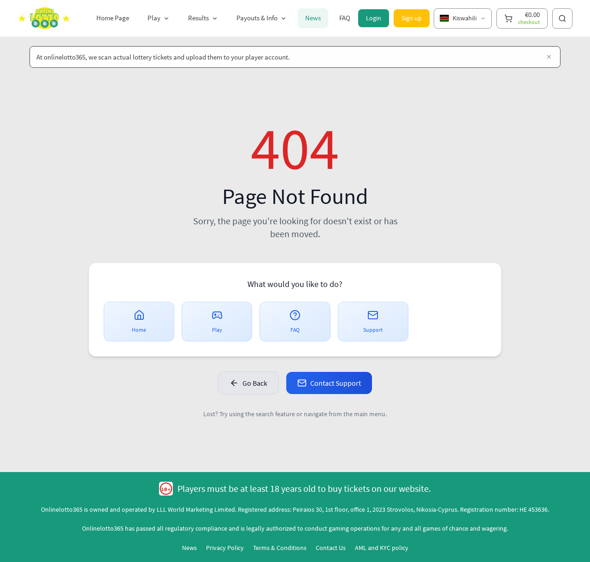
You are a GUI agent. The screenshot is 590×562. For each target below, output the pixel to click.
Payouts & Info (256, 17)
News (313, 17)
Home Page (112, 17)
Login (373, 18)
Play (154, 17)
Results (198, 17)
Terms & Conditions (280, 548)
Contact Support (335, 383)
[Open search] (562, 18)
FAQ (344, 17)
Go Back (254, 383)
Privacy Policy (225, 548)
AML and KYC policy (381, 548)
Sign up (411, 18)
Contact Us (331, 548)
